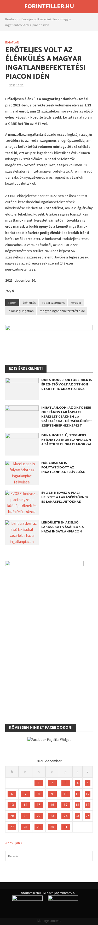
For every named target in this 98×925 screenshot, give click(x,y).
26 (87, 816)
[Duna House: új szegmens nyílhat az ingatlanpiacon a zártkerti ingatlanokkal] (22, 443)
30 (52, 827)
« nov (9, 843)
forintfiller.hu (49, 6)
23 (52, 816)
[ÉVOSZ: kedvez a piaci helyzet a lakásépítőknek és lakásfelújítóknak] (22, 502)
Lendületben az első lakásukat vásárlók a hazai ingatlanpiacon (62, 527)
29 (39, 827)
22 (39, 816)
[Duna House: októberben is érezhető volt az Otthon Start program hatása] (22, 388)
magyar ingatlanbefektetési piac (62, 311)
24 (65, 816)
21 (25, 816)
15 (39, 804)
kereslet (76, 303)
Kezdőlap (11, 19)
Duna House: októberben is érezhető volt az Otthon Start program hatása (66, 384)
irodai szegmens (53, 303)
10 (65, 794)
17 (65, 804)
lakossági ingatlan (21, 311)
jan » (18, 843)
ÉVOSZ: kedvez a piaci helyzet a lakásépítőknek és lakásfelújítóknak (65, 497)
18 (77, 804)
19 (87, 804)
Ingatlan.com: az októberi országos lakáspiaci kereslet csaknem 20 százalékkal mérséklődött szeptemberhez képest (66, 416)
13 (12, 804)
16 (52, 804)
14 (25, 804)
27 (12, 827)
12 (87, 794)
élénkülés (29, 303)
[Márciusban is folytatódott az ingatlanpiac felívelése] (22, 472)
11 (77, 794)
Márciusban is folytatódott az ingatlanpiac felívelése (63, 467)
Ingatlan (12, 42)
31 (65, 827)
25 (77, 816)
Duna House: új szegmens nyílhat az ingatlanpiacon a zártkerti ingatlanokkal (66, 440)
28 (25, 827)
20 (12, 816)
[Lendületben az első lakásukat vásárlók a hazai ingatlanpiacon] (22, 532)
